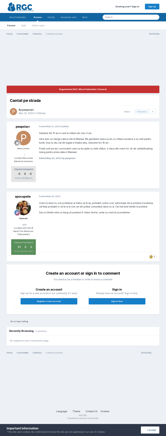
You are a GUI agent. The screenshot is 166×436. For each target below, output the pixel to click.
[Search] (156, 17)
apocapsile (23, 196)
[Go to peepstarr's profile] (13, 111)
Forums (11, 25)
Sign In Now (117, 301)
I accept (151, 430)
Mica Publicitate (18, 17)
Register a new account (49, 301)
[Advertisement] (45, 63)
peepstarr (28, 109)
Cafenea (41, 113)
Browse (38, 17)
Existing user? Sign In (128, 6)
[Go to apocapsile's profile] (23, 208)
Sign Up (152, 6)
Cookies (105, 411)
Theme (77, 411)
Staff (23, 25)
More (85, 17)
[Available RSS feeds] (156, 353)
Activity (51, 17)
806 (24, 224)
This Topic (143, 17)
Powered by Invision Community (83, 418)
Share (126, 111)
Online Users (38, 25)
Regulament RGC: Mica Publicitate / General (83, 89)
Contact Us (91, 411)
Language (62, 411)
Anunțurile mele (69, 17)
